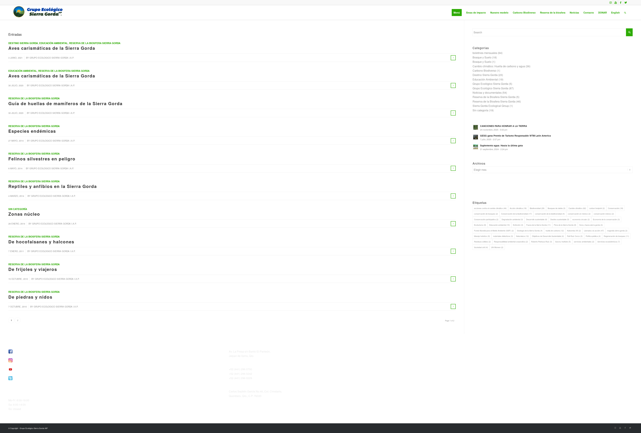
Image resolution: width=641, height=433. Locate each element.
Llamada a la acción (594, 230)
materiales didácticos (503, 236)
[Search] (625, 12)
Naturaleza (522, 236)
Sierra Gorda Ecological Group (491, 106)
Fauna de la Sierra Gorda (538, 225)
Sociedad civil (481, 247)
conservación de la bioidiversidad (550, 213)
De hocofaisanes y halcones (41, 242)
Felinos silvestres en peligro (41, 159)
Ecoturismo (480, 225)
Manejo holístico (482, 236)
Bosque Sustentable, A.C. (465, 350)
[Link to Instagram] (610, 2)
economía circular (581, 219)
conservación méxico (604, 213)
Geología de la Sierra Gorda (530, 230)
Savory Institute (563, 241)
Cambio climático (577, 208)
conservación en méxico (579, 213)
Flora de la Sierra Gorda (565, 225)
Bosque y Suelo (482, 57)
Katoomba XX (574, 230)
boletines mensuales (485, 53)
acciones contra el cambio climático (490, 208)
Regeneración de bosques (616, 236)
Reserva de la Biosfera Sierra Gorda (94, 43)
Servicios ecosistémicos (608, 241)
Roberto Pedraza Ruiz (541, 241)
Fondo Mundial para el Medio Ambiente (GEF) (494, 230)
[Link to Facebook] (620, 2)
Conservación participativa (486, 219)
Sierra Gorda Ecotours (463, 355)
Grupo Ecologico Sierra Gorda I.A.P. (52, 57)
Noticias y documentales (487, 92)
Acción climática (518, 208)
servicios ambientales (584, 241)
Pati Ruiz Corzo (575, 236)
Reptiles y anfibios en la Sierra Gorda (52, 186)
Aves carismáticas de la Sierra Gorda (51, 48)
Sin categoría (17, 209)
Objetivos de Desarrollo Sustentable (548, 236)
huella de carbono (555, 230)
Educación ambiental (499, 225)
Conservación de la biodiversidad (516, 213)
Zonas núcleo (24, 214)
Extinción (518, 225)
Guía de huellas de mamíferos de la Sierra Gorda (65, 103)
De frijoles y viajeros (32, 269)
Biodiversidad (537, 208)
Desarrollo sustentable (536, 219)
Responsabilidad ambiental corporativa (511, 241)
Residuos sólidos (482, 241)
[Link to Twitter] (625, 2)
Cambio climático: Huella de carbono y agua (499, 66)
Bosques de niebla (556, 208)
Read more (453, 57)
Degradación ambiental (512, 219)
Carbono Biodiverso (484, 70)
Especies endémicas (32, 131)
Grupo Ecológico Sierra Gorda (490, 84)
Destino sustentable (559, 219)
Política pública (593, 236)
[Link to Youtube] (615, 2)
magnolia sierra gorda (617, 230)
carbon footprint (597, 208)
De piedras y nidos (30, 297)
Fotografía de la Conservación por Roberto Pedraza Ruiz (485, 366)
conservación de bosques (486, 213)
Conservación (615, 208)
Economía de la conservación (606, 219)
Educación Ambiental (53, 43)
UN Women (497, 247)
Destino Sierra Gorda (23, 43)
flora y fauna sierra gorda (591, 225)
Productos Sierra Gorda (463, 359)
